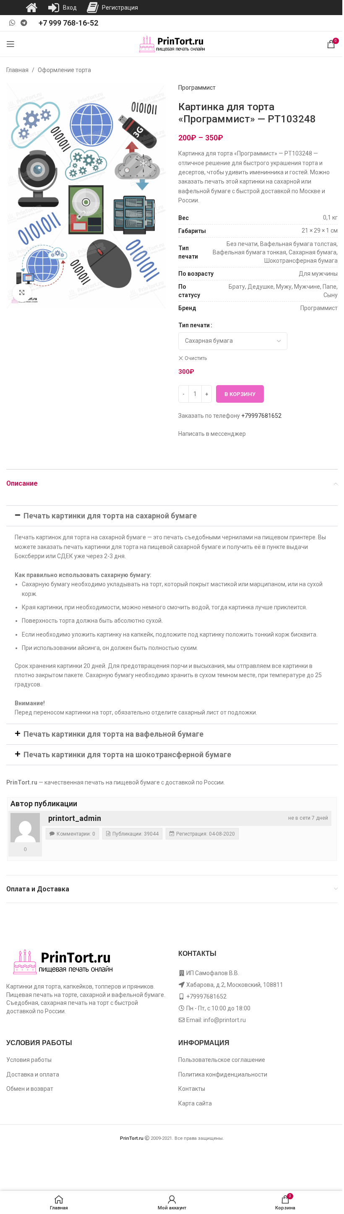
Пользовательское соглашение (221, 1059)
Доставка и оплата (32, 1074)
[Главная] (31, 7)
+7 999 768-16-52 (68, 22)
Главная (17, 70)
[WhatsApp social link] (12, 22)
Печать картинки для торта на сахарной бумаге (110, 515)
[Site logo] (172, 43)
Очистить (196, 358)
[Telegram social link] (24, 22)
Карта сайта (195, 1103)
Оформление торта (64, 70)
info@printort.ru (224, 1020)
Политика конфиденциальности (222, 1074)
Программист (197, 87)
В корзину (239, 394)
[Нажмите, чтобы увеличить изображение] (22, 292)
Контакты (191, 1088)
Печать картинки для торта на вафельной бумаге (113, 734)
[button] (172, 516)
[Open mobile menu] (10, 44)
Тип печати (194, 325)
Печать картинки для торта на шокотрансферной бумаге (127, 754)
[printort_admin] (25, 827)
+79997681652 (261, 415)
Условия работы (29, 1059)
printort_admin (74, 818)
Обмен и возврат (29, 1088)
